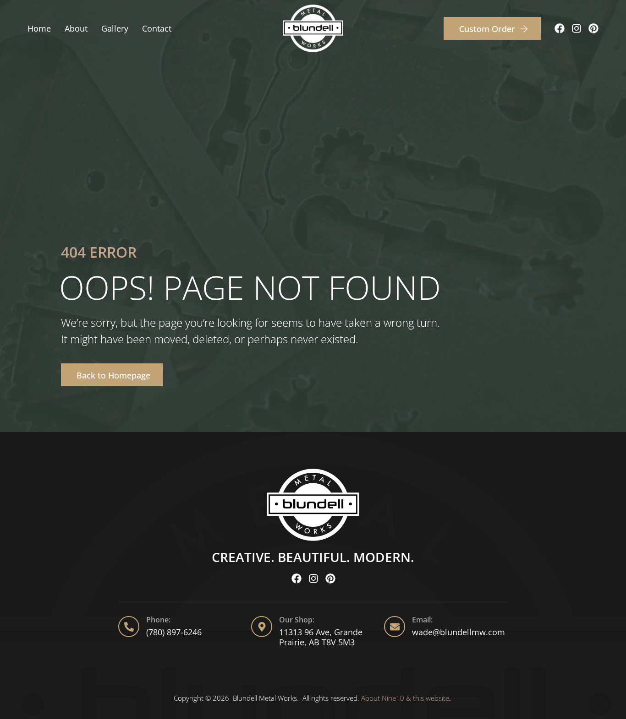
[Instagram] (576, 28)
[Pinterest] (593, 28)
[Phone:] (128, 626)
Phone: (158, 620)
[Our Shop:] (261, 626)
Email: (422, 620)
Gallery (114, 28)
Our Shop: (296, 620)
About (76, 28)
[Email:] (394, 626)
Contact (156, 28)
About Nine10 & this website (405, 698)
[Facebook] (560, 28)
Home (39, 28)
